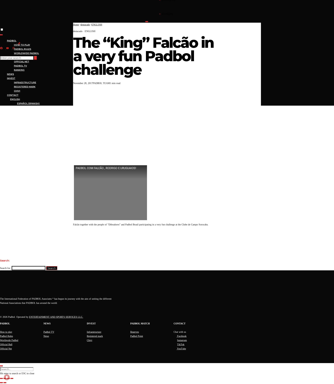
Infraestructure (94, 332)
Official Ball (6, 344)
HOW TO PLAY (22, 45)
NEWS (10, 74)
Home (76, 24)
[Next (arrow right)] (4, 382)
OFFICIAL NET (21, 61)
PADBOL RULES (22, 49)
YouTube (181, 348)
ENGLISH (97, 24)
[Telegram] (179, 236)
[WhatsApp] (163, 236)
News (46, 336)
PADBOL (11, 40)
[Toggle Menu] (146, 21)
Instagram (182, 340)
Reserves (134, 332)
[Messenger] (171, 236)
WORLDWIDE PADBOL (26, 53)
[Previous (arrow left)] (1, 382)
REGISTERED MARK (24, 86)
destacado (85, 24)
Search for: (5, 268)
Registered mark (95, 336)
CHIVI (17, 91)
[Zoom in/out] (1, 378)
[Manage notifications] (7, 377)
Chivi (89, 340)
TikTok (180, 344)
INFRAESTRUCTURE (25, 82)
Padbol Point (136, 336)
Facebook (181, 336)
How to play (6, 332)
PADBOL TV (20, 65)
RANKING (167, 14)
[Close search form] (1, 365)
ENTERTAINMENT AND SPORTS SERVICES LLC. (56, 317)
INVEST (11, 78)
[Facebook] (147, 236)
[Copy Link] (187, 236)
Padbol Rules (6, 336)
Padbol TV (48, 332)
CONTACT (12, 95)
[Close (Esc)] (11, 378)
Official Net (6, 348)
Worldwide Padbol (9, 340)
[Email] (155, 236)
